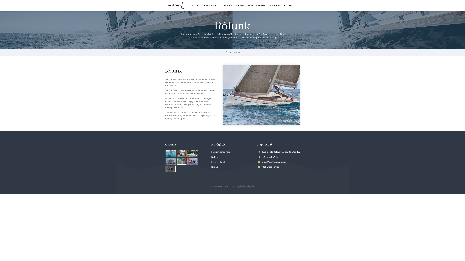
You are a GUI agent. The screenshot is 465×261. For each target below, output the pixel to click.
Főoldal (228, 52)
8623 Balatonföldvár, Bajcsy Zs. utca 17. (280, 151)
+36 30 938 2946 (269, 156)
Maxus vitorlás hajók (232, 5)
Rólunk (195, 5)
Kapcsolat (289, 5)
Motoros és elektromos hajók (264, 5)
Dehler (214, 156)
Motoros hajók (218, 161)
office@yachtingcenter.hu (273, 161)
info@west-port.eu (270, 166)
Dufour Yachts (210, 5)
